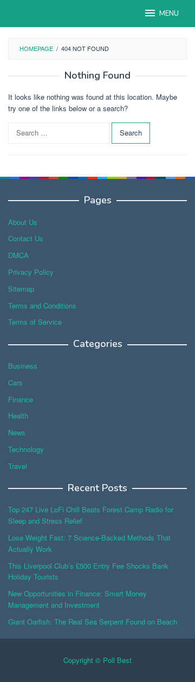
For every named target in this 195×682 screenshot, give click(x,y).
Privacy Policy (31, 272)
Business (22, 366)
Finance (20, 399)
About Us (22, 222)
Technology (26, 449)
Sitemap (21, 289)
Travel (17, 466)
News (16, 432)
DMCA (18, 255)
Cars (15, 382)
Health (18, 415)
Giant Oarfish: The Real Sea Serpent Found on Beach (92, 621)
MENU (169, 13)
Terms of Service (35, 322)
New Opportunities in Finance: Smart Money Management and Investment (77, 599)
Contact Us (25, 238)
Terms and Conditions (42, 305)
